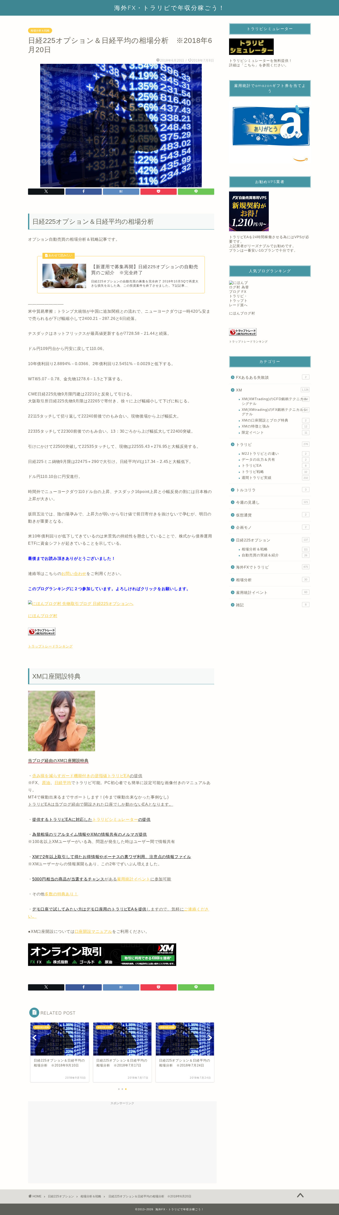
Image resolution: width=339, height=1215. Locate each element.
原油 (46, 783)
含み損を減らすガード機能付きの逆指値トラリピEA (81, 776)
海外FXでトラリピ (272, 567)
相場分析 (271, 580)
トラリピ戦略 (274, 472)
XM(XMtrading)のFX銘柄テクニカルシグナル (275, 412)
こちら (249, 65)
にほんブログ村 (42, 616)
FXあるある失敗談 (271, 377)
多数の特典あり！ (61, 894)
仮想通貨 (271, 515)
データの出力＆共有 (274, 459)
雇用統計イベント (133, 879)
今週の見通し (272, 502)
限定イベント (274, 432)
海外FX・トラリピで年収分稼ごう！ (169, 7)
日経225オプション (272, 540)
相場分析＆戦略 (40, 30)
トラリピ (272, 444)
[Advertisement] (122, 1142)
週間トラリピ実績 (275, 478)
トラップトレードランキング (50, 646)
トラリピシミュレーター (115, 819)
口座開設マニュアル (93, 931)
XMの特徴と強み (274, 426)
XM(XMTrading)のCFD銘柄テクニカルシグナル (275, 401)
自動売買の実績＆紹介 (274, 555)
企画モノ (271, 527)
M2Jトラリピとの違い (274, 454)
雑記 (271, 605)
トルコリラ (271, 490)
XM (272, 390)
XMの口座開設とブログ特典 (274, 420)
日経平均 (63, 783)
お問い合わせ (73, 573)
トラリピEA (274, 465)
